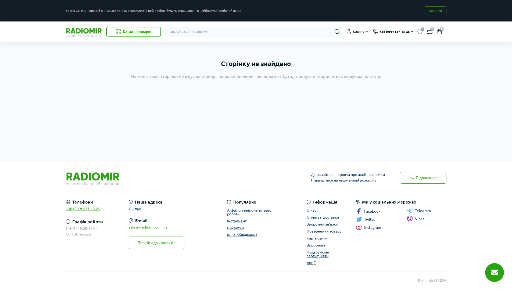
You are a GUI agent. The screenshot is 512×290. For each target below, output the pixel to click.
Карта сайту (317, 238)
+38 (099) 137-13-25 (83, 209)
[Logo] (84, 32)
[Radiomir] (159, 178)
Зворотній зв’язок (322, 224)
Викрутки (235, 228)
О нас (311, 210)
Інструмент (236, 221)
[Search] (337, 31)
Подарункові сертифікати (318, 254)
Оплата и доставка (323, 217)
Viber (419, 219)
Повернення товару (324, 231)
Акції (311, 263)
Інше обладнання (242, 235)
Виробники (316, 245)
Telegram (423, 211)
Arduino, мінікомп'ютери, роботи (249, 212)
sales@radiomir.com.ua (148, 227)
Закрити (435, 10)
